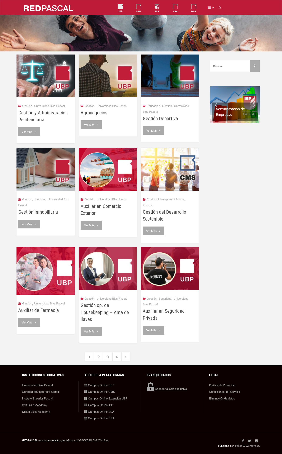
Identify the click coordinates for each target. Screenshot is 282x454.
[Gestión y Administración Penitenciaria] (45, 76)
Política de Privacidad (222, 385)
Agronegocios (94, 113)
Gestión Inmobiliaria (38, 212)
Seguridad (165, 298)
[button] (235, 104)
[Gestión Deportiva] (170, 76)
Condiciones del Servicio (224, 391)
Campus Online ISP (100, 405)
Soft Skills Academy (34, 405)
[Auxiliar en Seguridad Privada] (170, 268)
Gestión (27, 106)
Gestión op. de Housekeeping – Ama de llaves (105, 312)
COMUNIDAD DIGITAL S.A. (92, 440)
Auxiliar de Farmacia (38, 310)
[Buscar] (255, 66)
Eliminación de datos (222, 398)
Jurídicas (40, 199)
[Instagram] (256, 440)
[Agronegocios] (108, 76)
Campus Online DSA (100, 418)
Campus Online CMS (101, 391)
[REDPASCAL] (48, 8)
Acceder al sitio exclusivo (170, 389)
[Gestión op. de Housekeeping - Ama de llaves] (108, 268)
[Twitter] (249, 440)
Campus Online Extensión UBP (107, 398)
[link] (220, 7)
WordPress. (253, 445)
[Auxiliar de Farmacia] (45, 271)
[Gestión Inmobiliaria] (45, 169)
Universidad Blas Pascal (49, 106)
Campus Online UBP (100, 385)
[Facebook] (243, 440)
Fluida (238, 445)
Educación (153, 106)
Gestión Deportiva (160, 118)
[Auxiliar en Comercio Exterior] (108, 169)
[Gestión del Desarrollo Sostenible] (170, 169)
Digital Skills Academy (36, 411)
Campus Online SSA (100, 411)
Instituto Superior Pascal (37, 398)
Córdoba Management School (165, 199)
